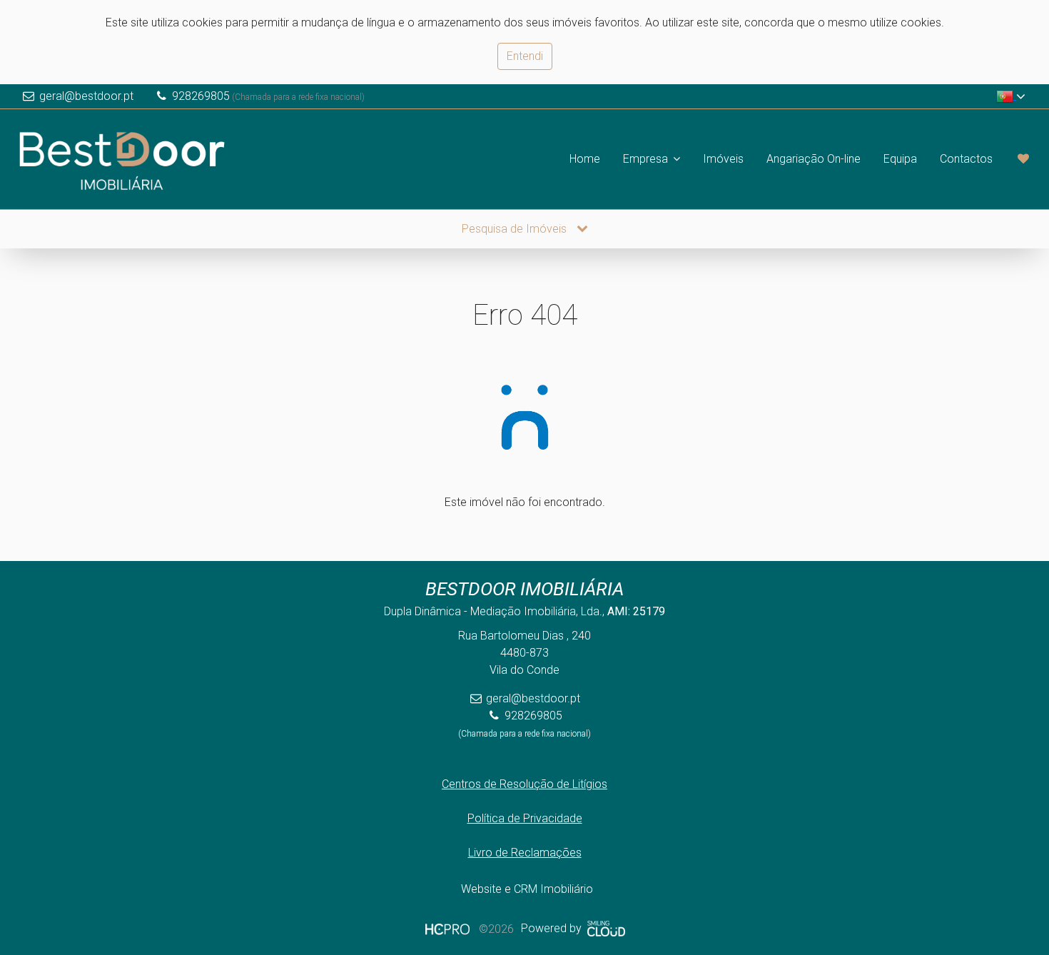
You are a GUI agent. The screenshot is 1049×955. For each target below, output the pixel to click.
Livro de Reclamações (525, 852)
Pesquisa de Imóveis (515, 229)
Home (584, 159)
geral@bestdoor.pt (86, 96)
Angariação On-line (813, 159)
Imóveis (723, 159)
